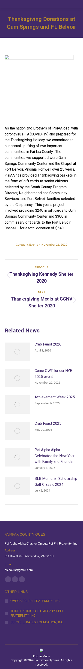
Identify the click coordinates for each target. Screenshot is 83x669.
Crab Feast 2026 (48, 344)
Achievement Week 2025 (55, 397)
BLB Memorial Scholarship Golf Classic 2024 (56, 481)
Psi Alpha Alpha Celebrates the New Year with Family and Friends (54, 456)
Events (33, 244)
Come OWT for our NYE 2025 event (53, 373)
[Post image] (17, 352)
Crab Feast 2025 (48, 423)
